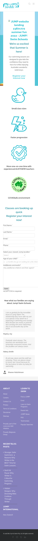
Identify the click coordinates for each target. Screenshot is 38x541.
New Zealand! (8, 515)
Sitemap (6, 416)
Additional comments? (12, 265)
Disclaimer (6, 412)
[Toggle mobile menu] (34, 4)
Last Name (8, 232)
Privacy (5, 405)
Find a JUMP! (25, 397)
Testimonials (25, 421)
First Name (8, 225)
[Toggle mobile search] (29, 4)
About (5, 394)
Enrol (22, 400)
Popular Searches (27, 424)
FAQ (22, 417)
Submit (6, 288)
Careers (6, 398)
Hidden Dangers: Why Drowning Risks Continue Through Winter (10, 495)
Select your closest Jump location (17, 252)
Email (5, 239)
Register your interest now (19, 77)
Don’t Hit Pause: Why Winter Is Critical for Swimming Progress (9, 477)
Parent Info (24, 410)
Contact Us (7, 401)
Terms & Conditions (9, 409)
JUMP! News (25, 414)
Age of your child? (10, 259)
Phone (6, 245)
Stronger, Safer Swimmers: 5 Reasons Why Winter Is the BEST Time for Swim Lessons (10, 459)
